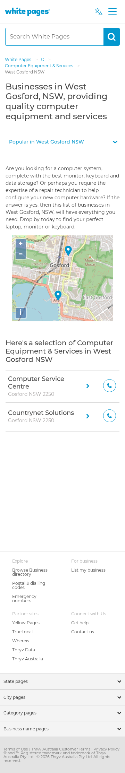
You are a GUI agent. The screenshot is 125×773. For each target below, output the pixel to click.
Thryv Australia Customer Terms (61, 749)
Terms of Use (16, 749)
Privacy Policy (106, 749)
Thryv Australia (27, 658)
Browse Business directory (30, 572)
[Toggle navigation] (112, 12)
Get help (80, 622)
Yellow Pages (26, 622)
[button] (62, 142)
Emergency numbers (24, 598)
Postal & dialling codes (28, 585)
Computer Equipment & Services (39, 65)
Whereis (20, 640)
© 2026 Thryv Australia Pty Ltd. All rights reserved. (56, 758)
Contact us (82, 631)
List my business (88, 570)
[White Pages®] (27, 11)
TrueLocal (22, 631)
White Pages (18, 59)
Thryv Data (23, 649)
